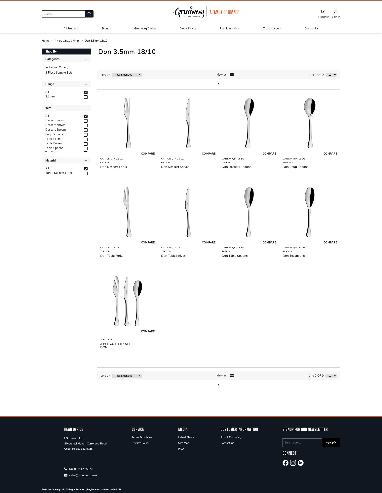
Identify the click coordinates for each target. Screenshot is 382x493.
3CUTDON (106, 339)
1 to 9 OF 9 (316, 75)
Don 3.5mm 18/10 (96, 41)
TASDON (227, 251)
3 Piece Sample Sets (58, 73)
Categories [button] (52, 59)
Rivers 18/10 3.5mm (67, 41)
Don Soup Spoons (295, 167)
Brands (106, 28)
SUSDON (288, 162)
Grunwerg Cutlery (145, 28)
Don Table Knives (173, 256)
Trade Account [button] (272, 28)
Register (323, 16)
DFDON (104, 162)
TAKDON (166, 251)
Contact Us (227, 443)
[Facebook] (285, 463)
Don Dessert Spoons (236, 167)
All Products (71, 28)
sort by (105, 75)
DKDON (165, 162)
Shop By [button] (51, 51)
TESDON (287, 251)
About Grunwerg (231, 437)
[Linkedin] (301, 463)
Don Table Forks (111, 256)
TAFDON (105, 251)
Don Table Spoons (235, 256)
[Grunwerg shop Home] (205, 17)
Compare (148, 154)
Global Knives (188, 28)
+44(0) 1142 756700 (81, 469)
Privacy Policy (140, 443)
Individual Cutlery (56, 67)
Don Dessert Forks (113, 167)
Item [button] (48, 108)
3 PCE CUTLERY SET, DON (115, 346)
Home (46, 41)
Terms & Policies (142, 437)
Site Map (183, 443)
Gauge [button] (49, 84)
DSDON (226, 162)
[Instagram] (293, 463)
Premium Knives (230, 28)
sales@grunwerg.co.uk (82, 475)
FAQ (181, 449)
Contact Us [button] (312, 28)
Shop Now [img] (127, 180)
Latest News (186, 437)
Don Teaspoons (294, 256)
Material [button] (50, 160)
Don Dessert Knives (175, 167)
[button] (89, 14)
